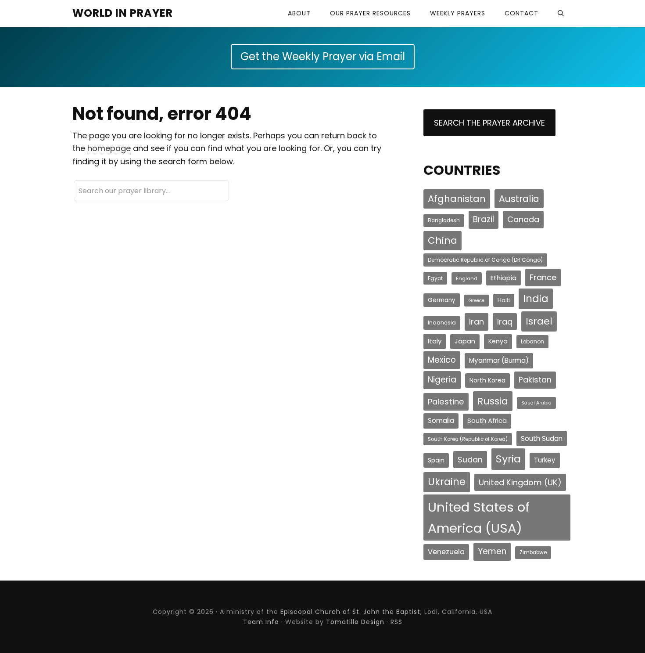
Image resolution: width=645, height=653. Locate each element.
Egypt (435, 278)
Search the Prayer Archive (489, 122)
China (442, 240)
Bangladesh (444, 220)
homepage (109, 148)
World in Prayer (122, 13)
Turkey (544, 460)
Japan (465, 341)
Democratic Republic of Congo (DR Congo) (485, 259)
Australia (519, 198)
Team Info (261, 621)
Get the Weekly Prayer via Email (322, 56)
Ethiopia (503, 277)
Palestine (446, 401)
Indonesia (442, 322)
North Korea (487, 380)
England (466, 278)
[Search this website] (561, 13)
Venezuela (446, 552)
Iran (476, 321)
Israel (539, 321)
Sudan (470, 459)
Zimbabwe (533, 552)
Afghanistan (457, 198)
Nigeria (442, 380)
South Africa (487, 420)
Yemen (492, 551)
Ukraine (447, 482)
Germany (441, 300)
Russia (492, 401)
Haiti (504, 300)
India (535, 299)
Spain (436, 460)
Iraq (504, 321)
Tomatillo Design (355, 621)
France (543, 277)
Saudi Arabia (536, 403)
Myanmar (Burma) (499, 360)
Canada (523, 219)
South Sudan (542, 438)
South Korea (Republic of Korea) (468, 439)
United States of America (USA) (479, 517)
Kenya (498, 341)
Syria (508, 458)
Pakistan (535, 379)
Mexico (442, 360)
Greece (476, 300)
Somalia (441, 420)
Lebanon (532, 341)
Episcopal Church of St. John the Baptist (350, 611)
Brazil (483, 219)
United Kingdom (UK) (520, 482)
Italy (434, 341)
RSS (396, 621)
